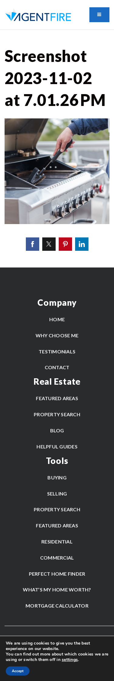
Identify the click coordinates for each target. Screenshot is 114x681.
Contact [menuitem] (57, 367)
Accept (17, 671)
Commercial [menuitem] (57, 557)
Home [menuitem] (57, 319)
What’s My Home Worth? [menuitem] (57, 589)
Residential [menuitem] (57, 541)
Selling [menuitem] (57, 493)
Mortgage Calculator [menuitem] (57, 605)
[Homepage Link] (38, 14)
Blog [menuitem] (57, 430)
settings (70, 659)
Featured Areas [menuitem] (57, 398)
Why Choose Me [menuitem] (57, 335)
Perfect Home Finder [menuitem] (57, 574)
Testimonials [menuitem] (57, 351)
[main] (57, 148)
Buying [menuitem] (57, 477)
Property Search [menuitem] (57, 414)
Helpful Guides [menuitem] (57, 446)
